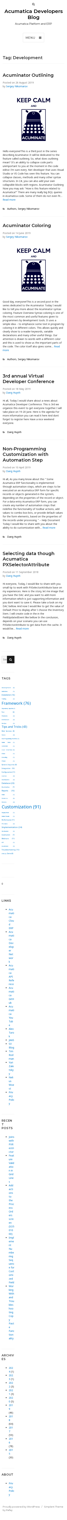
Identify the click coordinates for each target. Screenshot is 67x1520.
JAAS (11, 1040)
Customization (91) (21, 807)
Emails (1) (8, 794)
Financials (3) (8, 716)
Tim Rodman (11, 1055)
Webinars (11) (8, 838)
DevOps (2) (8, 723)
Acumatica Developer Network (11, 946)
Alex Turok (11, 1032)
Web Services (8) (8, 731)
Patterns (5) (8, 798)
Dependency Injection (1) (8, 708)
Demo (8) (10, 853)
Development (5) (8, 687)
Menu (30, 37)
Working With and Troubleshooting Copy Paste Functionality (11, 1312)
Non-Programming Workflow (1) (10, 738)
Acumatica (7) (8, 787)
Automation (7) (8, 835)
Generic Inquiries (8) (9, 765)
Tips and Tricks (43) (14, 727)
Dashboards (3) (8, 780)
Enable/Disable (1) (8, 816)
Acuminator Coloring (27, 225)
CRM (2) (4, 853)
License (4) (8, 776)
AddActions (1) (8, 691)
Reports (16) (8, 790)
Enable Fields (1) (8, 742)
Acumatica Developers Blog (33, 14)
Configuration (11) (8, 772)
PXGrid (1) (8, 761)
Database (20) (8, 783)
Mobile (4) (8, 802)
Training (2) (8, 699)
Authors (11, 208)
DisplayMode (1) (8, 812)
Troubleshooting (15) (10, 850)
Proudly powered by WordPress (21, 1506)
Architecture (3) (8, 719)
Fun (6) (8, 712)
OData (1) (8, 753)
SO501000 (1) (8, 746)
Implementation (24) (12, 827)
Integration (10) (8, 768)
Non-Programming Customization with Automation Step (25, 454)
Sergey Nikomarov (17, 86)
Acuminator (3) (8, 846)
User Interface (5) (8, 750)
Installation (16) (8, 695)
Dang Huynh (13, 392)
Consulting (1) (8, 757)
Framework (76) (16, 703)
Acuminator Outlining (28, 75)
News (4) (8, 735)
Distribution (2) (8, 831)
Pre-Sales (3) (8, 824)
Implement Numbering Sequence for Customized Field (11, 1260)
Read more (9, 199)
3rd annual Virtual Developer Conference (28, 378)
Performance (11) (8, 820)
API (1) (8, 842)
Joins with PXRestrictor (11, 1144)
